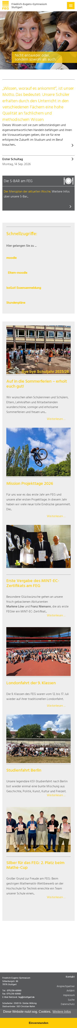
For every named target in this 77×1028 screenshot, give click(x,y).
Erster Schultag (12, 159)
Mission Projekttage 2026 (29, 483)
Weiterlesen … (56, 419)
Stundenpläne (15, 302)
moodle (11, 258)
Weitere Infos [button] (62, 1011)
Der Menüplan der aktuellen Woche (27, 191)
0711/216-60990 (14, 990)
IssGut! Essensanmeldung (23, 288)
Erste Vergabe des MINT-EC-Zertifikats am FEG (32, 583)
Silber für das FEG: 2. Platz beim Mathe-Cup (35, 865)
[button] (70, 5)
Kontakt (70, 977)
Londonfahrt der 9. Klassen (31, 683)
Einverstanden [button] (38, 1022)
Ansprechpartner (66, 986)
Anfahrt (71, 991)
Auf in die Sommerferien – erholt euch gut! (36, 384)
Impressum (69, 995)
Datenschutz (68, 1004)
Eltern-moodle (17, 272)
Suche (71, 1000)
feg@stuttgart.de (26, 997)
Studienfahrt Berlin (23, 770)
